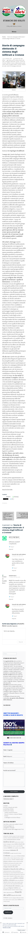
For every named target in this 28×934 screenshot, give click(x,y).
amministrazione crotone (13, 839)
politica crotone (19, 878)
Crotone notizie (20, 856)
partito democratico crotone (18, 874)
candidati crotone (17, 848)
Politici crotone (14, 882)
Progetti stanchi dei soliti (7, 883)
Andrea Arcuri (11, 60)
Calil (13, 847)
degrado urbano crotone (18, 858)
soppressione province (10, 892)
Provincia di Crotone (13, 886)
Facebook (6, 705)
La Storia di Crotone (8, 811)
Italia (23, 869)
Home (4, 37)
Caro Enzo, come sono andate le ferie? (13, 824)
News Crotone (9, 874)
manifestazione (18, 871)
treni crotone (5, 899)
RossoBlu (5, 889)
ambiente (9, 837)
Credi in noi (8, 912)
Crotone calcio (13, 856)
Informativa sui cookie (7, 927)
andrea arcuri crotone (19, 842)
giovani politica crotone (17, 863)
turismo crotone (14, 899)
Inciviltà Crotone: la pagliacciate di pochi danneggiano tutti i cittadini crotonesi (7, 516)
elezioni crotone (11, 63)
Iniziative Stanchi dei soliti (12, 869)
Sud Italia (22, 897)
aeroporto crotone (7, 836)
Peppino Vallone (13, 876)
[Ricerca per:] (10, 654)
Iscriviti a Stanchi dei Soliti (10, 807)
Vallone (19, 899)
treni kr (9, 899)
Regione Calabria (13, 888)
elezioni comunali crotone (17, 859)
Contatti (5, 806)
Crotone (6, 855)
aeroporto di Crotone (16, 836)
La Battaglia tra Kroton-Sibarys (12, 817)
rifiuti (20, 888)
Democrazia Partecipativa (7, 859)
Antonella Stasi (9, 846)
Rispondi (11, 549)
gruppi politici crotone (16, 865)
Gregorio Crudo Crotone (7, 865)
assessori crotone (16, 846)
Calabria (9, 848)
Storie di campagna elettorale (14, 66)
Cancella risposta (11, 626)
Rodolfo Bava (12, 575)
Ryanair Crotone (11, 889)
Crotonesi (5, 858)
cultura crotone (10, 858)
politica (19, 876)
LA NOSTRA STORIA (8, 809)
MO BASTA (15, 872)
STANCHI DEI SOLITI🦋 (14, 22)
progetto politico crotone (15, 64)
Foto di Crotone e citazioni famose (13, 814)
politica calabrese (9, 878)
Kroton (6, 816)
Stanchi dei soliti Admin (19, 554)
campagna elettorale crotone (12, 61)
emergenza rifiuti (15, 861)
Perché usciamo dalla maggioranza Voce (13, 829)
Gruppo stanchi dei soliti (10, 867)
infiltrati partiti (18, 63)
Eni (20, 861)
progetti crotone (20, 882)
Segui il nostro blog (11, 905)
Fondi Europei (10, 863)
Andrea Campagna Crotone (8, 844)
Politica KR (17, 880)
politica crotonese (9, 880)
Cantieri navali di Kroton (10, 812)
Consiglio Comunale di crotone (15, 853)
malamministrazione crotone (9, 871)
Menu (14, 32)
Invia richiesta (14, 791)
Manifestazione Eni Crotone (8, 872)
